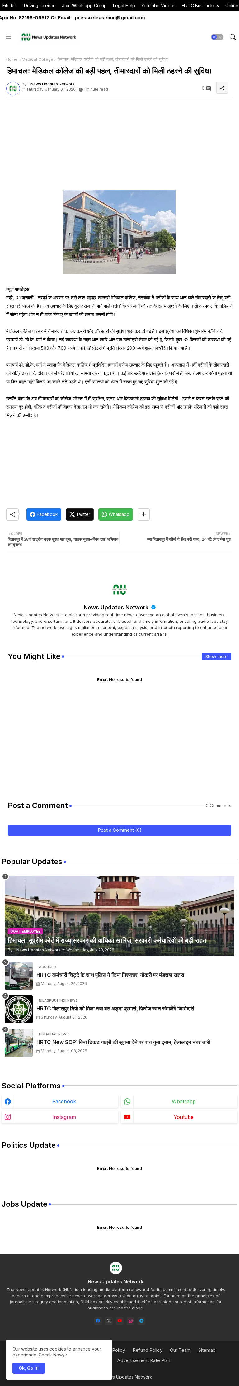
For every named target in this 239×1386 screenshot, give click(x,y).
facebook (64, 1101)
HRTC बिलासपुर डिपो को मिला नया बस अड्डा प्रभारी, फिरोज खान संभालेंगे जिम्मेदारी (115, 1008)
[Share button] (144, 514)
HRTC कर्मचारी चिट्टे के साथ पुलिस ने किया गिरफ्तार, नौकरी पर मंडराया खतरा (110, 975)
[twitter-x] (109, 1321)
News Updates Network (117, 607)
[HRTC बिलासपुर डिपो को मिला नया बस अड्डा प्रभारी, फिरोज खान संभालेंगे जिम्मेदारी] (19, 1009)
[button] (217, 37)
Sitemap (207, 1350)
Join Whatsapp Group (84, 5)
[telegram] (141, 1321)
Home (11, 59)
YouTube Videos (158, 5)
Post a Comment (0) (120, 830)
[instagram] (130, 1321)
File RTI (10, 5)
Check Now (51, 1354)
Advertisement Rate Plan (143, 1360)
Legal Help (124, 5)
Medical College (37, 59)
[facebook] (98, 1321)
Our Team (180, 1350)
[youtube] (120, 1321)
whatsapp (184, 1101)
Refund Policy (147, 1350)
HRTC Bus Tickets (200, 5)
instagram (64, 1117)
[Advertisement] (119, 146)
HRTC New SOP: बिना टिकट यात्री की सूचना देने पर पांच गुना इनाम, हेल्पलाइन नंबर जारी (123, 1042)
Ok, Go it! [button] (29, 1368)
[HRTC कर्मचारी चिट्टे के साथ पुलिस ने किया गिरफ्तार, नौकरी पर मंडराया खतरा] (19, 976)
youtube (184, 1117)
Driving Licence (40, 5)
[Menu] (8, 37)
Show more (216, 656)
